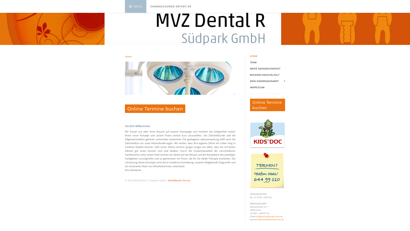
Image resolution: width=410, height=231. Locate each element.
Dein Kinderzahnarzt (264, 81)
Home (254, 56)
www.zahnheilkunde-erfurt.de (271, 219)
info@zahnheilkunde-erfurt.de (269, 216)
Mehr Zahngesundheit (265, 68)
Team (253, 62)
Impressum (257, 87)
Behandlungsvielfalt (265, 74)
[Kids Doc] (267, 134)
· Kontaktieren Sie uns (178, 180)
